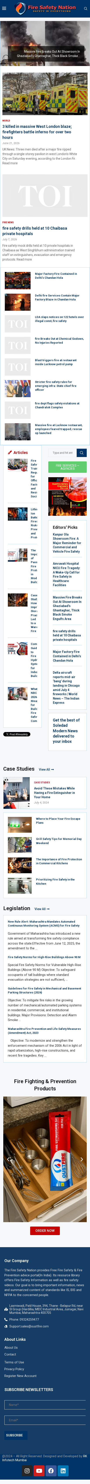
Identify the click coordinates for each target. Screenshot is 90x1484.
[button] (6, 43)
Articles (21, 452)
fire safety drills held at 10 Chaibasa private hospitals (67, 635)
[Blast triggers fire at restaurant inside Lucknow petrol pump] (18, 367)
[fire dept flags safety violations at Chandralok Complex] (18, 410)
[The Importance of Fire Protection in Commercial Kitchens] (20, 865)
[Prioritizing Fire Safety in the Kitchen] (20, 886)
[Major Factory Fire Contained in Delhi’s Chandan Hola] (18, 280)
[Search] (85, 9)
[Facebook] (51, 1470)
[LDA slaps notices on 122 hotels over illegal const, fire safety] (18, 323)
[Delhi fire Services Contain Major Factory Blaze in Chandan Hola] (18, 302)
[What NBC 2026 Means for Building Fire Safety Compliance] (18, 693)
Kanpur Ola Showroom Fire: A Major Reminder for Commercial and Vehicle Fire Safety (67, 543)
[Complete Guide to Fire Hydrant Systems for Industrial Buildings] (18, 648)
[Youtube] (39, 1470)
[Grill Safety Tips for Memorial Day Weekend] (20, 845)
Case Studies (19, 769)
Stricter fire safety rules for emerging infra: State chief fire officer (55, 385)
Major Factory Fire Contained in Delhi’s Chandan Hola (67, 656)
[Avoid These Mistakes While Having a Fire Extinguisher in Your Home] (16, 793)
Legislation (16, 908)
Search (82, 453)
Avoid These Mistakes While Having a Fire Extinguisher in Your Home (54, 793)
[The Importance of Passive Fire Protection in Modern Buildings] (18, 555)
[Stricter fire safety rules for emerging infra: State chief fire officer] (18, 388)
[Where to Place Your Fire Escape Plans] (20, 825)
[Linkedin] (63, 1470)
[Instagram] (27, 1470)
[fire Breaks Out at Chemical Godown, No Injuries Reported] (18, 345)
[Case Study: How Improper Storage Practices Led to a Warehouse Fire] (18, 600)
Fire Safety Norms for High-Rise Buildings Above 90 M (44, 957)
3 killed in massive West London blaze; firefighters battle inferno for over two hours (37, 132)
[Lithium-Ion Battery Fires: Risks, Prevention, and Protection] (18, 514)
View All (44, 769)
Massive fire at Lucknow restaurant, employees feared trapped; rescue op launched (58, 429)
